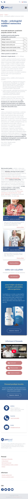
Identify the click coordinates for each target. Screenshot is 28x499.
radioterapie (8, 178)
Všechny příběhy (14, 263)
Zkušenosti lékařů (14, 373)
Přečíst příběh (20, 227)
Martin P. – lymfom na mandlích (12, 219)
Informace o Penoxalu (7, 459)
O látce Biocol (5, 461)
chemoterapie (16, 178)
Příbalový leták (14, 368)
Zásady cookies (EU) (7, 475)
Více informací (14, 276)
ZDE (18, 196)
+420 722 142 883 (14, 418)
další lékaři (7, 194)
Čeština (25, 2)
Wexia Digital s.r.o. (17, 497)
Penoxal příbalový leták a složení (10, 464)
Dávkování (13, 363)
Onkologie (21, 217)
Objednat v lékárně (14, 330)
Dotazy (3, 466)
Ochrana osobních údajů (8, 477)
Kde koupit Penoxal (6, 463)
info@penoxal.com (15, 427)
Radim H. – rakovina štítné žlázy (12, 250)
